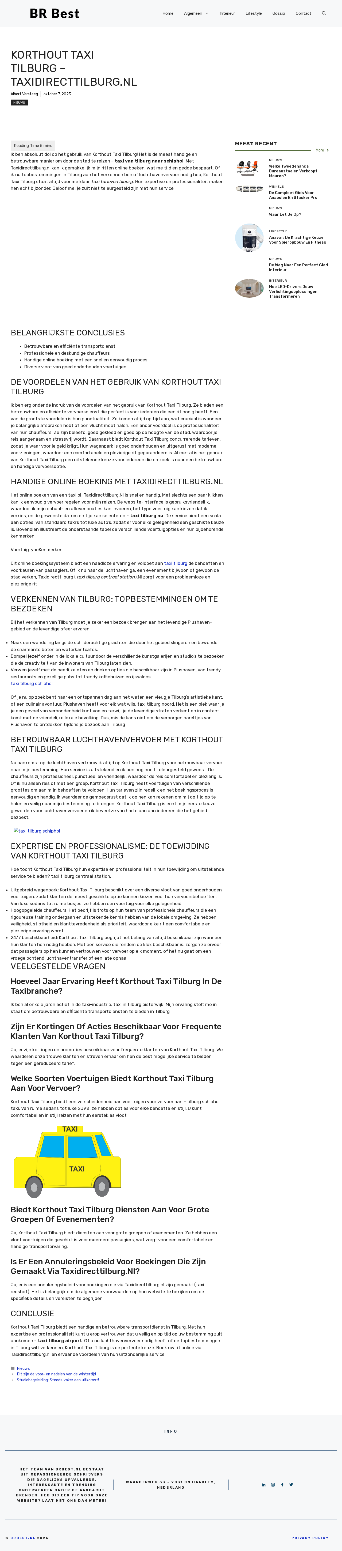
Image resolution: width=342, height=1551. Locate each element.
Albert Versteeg (24, 94)
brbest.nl (23, 1538)
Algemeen (193, 13)
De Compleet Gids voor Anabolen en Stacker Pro (293, 195)
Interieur (227, 13)
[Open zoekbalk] (324, 13)
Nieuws (19, 102)
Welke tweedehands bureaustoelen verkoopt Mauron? (293, 171)
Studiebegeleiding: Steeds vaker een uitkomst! (58, 1380)
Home (167, 13)
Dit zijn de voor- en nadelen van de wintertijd (56, 1374)
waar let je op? (285, 214)
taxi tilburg (175, 563)
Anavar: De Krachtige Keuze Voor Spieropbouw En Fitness (297, 240)
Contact (303, 13)
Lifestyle (254, 13)
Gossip (279, 13)
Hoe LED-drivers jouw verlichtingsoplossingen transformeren (293, 291)
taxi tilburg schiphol (32, 683)
